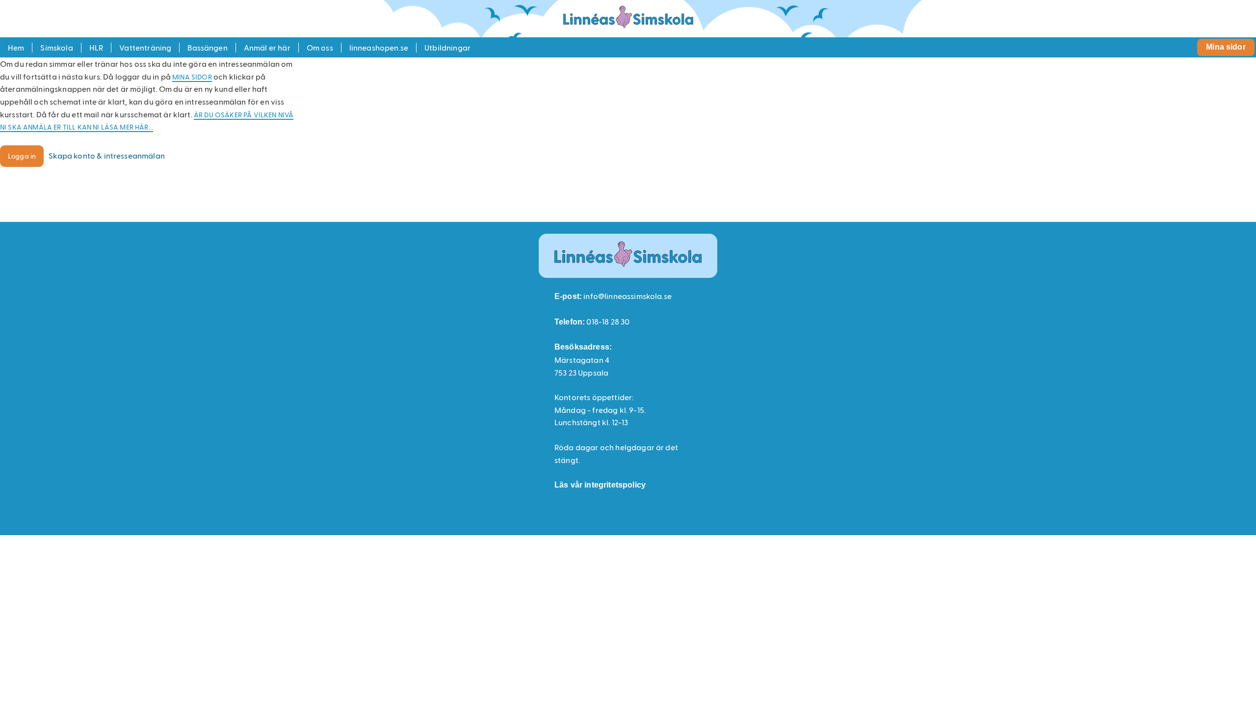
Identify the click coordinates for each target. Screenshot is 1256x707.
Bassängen (207, 47)
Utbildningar (447, 47)
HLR (96, 47)
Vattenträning (145, 47)
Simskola (56, 47)
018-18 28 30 (607, 321)
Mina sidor (1226, 47)
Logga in (22, 156)
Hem (16, 47)
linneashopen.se (378, 47)
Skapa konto (107, 155)
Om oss (320, 47)
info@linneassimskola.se (627, 295)
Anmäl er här (267, 47)
